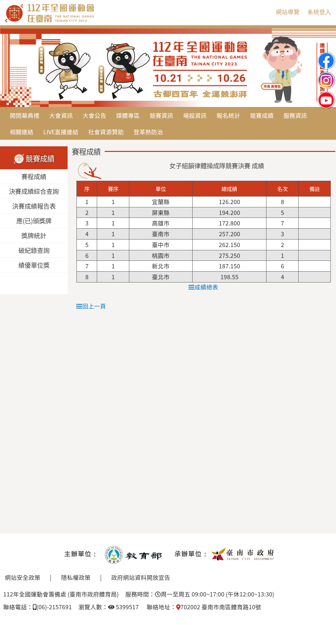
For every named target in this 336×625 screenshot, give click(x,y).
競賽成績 (262, 115)
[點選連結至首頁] (168, 68)
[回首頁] (77, 21)
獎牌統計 (33, 235)
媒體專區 (128, 115)
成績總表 (206, 287)
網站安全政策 (22, 577)
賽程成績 (33, 176)
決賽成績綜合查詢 (34, 191)
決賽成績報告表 (34, 206)
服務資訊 (295, 115)
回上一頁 (94, 306)
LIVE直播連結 (60, 132)
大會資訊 (61, 115)
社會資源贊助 (106, 132)
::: (265, 12)
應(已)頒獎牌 (34, 220)
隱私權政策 (76, 577)
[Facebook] (326, 55)
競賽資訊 (161, 115)
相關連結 (21, 132)
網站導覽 (288, 12)
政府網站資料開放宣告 (140, 577)
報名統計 (228, 115)
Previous (11, 68)
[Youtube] (326, 95)
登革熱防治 (148, 132)
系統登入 (319, 12)
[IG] (326, 75)
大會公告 (94, 115)
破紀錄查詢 (34, 250)
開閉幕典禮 (24, 115)
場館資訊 (195, 115)
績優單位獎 (34, 265)
